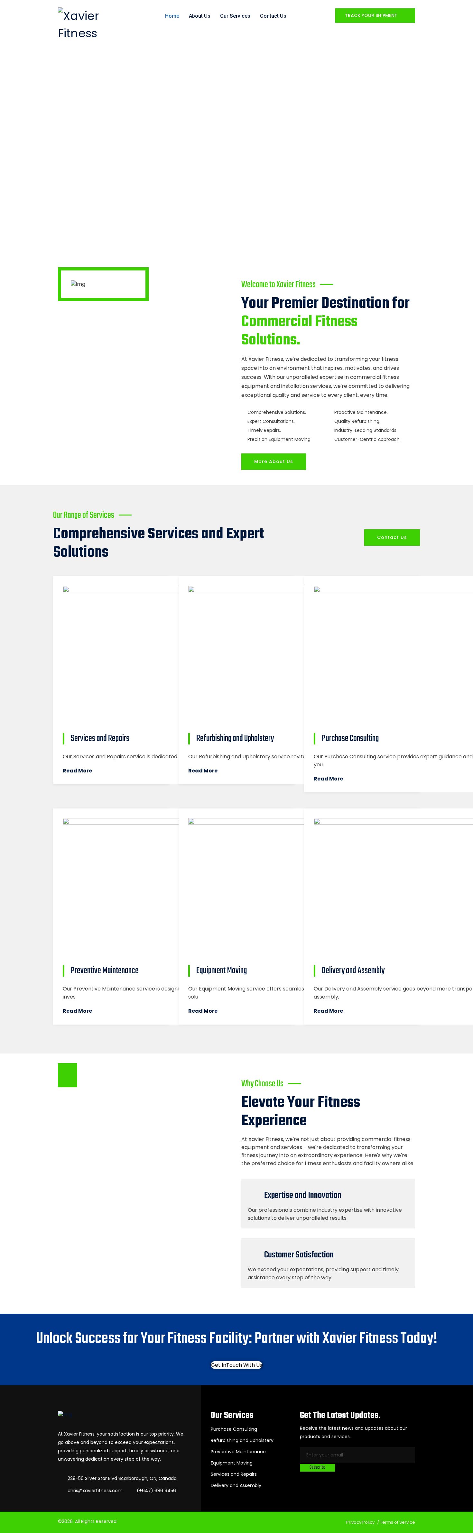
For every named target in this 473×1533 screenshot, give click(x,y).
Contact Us (273, 16)
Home (172, 16)
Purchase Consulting (234, 1429)
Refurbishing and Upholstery (242, 1440)
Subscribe (317, 1467)
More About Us (273, 461)
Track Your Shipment (372, 15)
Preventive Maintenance (238, 1451)
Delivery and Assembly (236, 1485)
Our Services (235, 16)
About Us (199, 16)
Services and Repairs (234, 1474)
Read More (77, 770)
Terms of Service (397, 1522)
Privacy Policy (360, 1522)
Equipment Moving (232, 1463)
